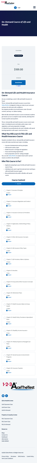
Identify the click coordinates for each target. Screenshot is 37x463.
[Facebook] (3, 395)
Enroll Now (18, 82)
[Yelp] (6, 395)
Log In (18, 85)
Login (19, 7)
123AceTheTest (5, 105)
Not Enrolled (18, 55)
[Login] (15, 7)
